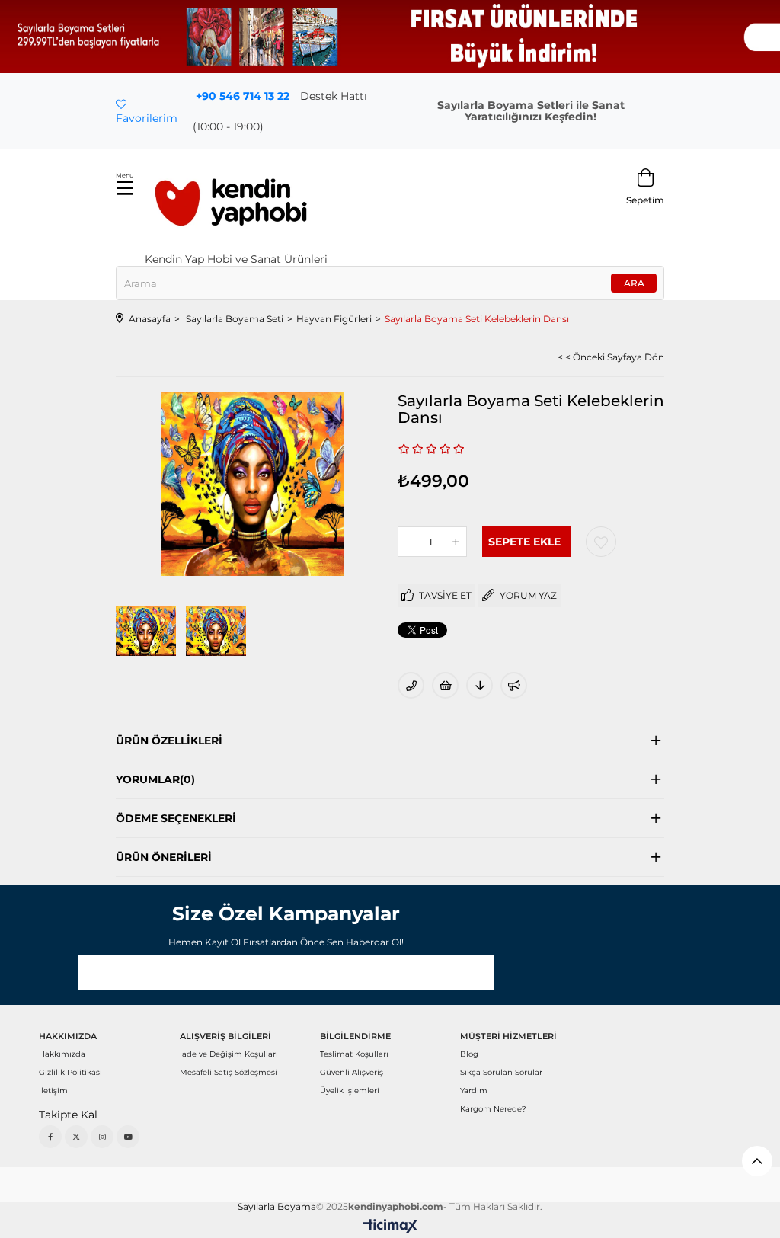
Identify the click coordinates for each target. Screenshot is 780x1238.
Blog (469, 1054)
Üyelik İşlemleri (349, 1091)
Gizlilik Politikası (70, 1072)
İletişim (53, 1091)
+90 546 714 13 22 (242, 96)
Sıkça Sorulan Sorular (501, 1072)
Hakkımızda (62, 1054)
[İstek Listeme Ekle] (445, 685)
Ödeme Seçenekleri (176, 818)
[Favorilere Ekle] (601, 541)
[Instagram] (102, 1136)
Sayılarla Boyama (277, 1206)
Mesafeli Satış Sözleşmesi (228, 1072)
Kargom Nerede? (493, 1109)
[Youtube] (128, 1136)
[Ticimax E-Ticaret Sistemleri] (390, 1227)
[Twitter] (76, 1136)
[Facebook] (50, 1136)
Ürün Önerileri (164, 857)
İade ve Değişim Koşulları (229, 1054)
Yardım (474, 1091)
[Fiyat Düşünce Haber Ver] (479, 685)
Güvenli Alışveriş (351, 1072)
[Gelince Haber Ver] (513, 685)
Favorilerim (146, 118)
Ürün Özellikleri (169, 740)
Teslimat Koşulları (354, 1054)
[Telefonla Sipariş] (411, 685)
